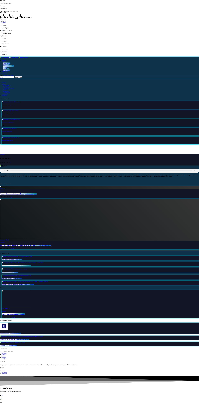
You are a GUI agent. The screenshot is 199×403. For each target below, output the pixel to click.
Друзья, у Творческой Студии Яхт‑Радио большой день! (18, 194)
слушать (9, 75)
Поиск (18, 77)
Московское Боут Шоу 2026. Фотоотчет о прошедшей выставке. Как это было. (25, 245)
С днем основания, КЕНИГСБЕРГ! (13, 314)
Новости (2, 154)
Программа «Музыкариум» (7, 131)
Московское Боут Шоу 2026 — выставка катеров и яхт (12, 278)
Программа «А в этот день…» (7, 140)
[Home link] (14, 57)
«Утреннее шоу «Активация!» (7, 113)
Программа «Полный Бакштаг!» (8, 122)
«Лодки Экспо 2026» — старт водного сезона (10, 272)
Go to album (3, 22)
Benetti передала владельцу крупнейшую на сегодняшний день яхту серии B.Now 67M (18, 284)
